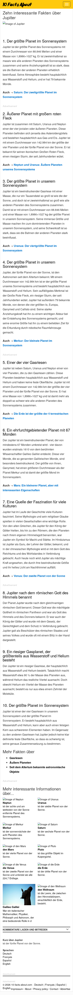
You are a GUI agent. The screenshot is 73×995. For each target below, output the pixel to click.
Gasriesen (16, 758)
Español (7, 960)
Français (7, 957)
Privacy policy (40, 989)
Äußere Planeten (20, 762)
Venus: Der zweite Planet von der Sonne (39, 576)
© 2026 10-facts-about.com (17, 984)
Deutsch (7, 953)
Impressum (17, 989)
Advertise (65, 989)
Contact (54, 989)
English (7, 963)
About (28, 989)
